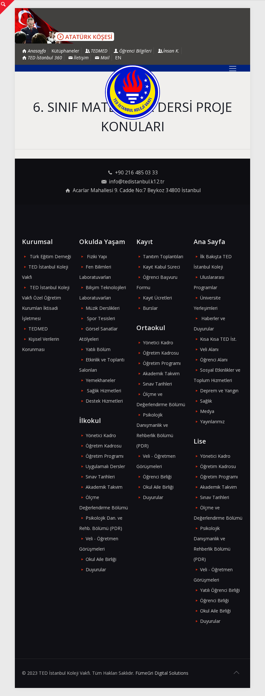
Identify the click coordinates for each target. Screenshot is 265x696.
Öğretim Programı (104, 456)
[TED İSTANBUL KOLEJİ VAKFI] (132, 92)
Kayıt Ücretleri (157, 298)
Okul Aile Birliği (101, 559)
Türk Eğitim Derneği (50, 256)
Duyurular (96, 569)
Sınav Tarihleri (100, 477)
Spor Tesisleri (101, 318)
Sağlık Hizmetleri (104, 390)
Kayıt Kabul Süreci (161, 267)
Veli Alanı (209, 349)
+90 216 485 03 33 (136, 172)
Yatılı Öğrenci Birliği (220, 590)
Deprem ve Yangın (219, 390)
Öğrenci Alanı (214, 360)
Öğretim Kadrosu (104, 446)
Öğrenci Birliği (157, 477)
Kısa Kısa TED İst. (218, 339)
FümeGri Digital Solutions (161, 673)
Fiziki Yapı (97, 256)
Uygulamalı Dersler (105, 466)
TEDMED (38, 329)
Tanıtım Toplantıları (163, 256)
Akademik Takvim (104, 487)
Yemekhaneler (100, 380)
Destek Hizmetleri (104, 401)
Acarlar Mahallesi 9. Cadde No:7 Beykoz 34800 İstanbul (137, 190)
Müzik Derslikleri (103, 308)
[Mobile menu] (232, 68)
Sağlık (206, 401)
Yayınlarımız (212, 421)
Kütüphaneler (65, 51)
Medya (207, 411)
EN (118, 57)
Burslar (150, 308)
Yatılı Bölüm (98, 349)
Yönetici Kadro (101, 435)
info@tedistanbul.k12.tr (136, 181)
